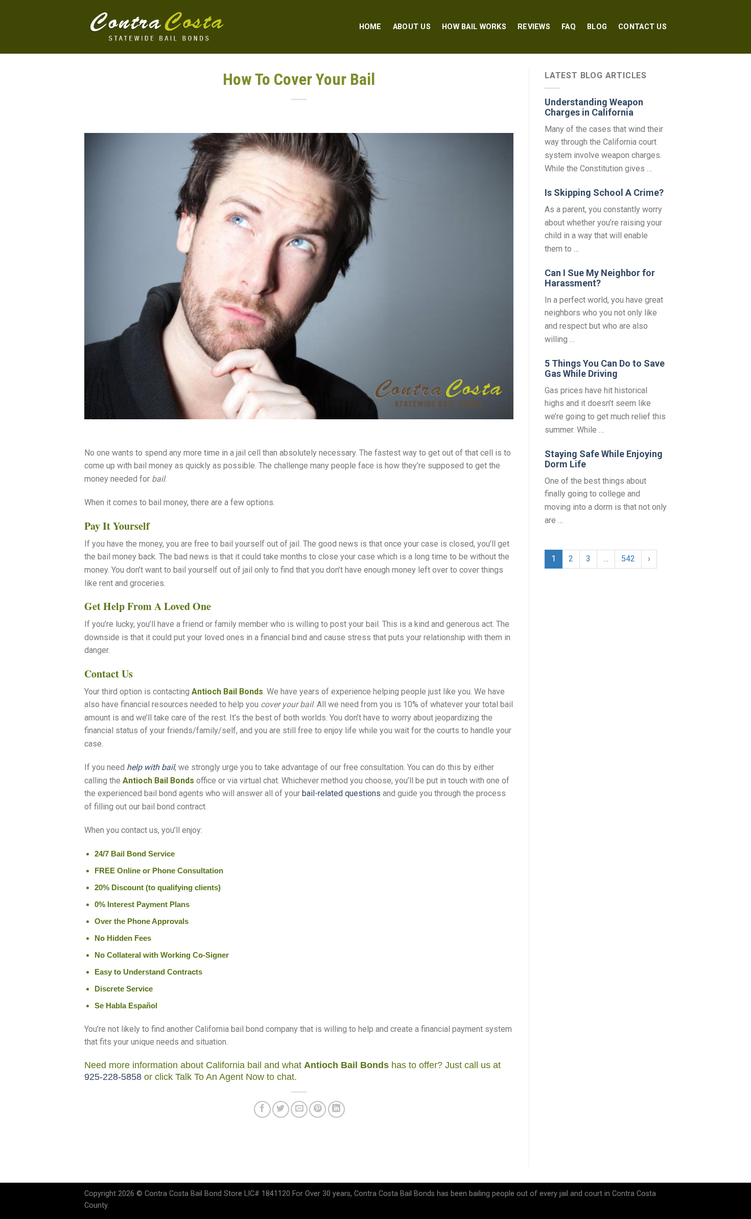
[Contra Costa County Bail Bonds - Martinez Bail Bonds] (157, 27)
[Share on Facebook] (262, 1109)
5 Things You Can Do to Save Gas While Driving (605, 368)
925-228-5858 (113, 1077)
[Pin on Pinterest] (317, 1109)
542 (628, 558)
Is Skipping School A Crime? (604, 192)
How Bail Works (474, 26)
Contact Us (642, 26)
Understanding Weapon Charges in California (594, 107)
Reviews (534, 26)
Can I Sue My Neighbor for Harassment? (600, 277)
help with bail (151, 767)
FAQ (568, 26)
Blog (597, 26)
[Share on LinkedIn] (336, 1109)
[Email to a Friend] (299, 1109)
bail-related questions (341, 793)
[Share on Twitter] (280, 1109)
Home (370, 26)
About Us (412, 26)
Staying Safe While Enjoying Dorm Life (604, 458)
